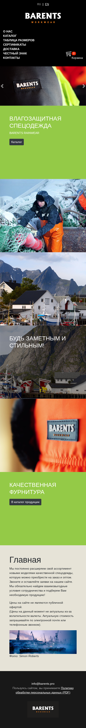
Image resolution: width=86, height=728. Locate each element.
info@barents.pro (43, 683)
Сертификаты (14, 44)
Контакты (11, 57)
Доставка (11, 49)
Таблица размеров (18, 40)
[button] (2, 86)
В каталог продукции (25, 502)
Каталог (10, 35)
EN (47, 4)
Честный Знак (15, 53)
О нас (8, 31)
